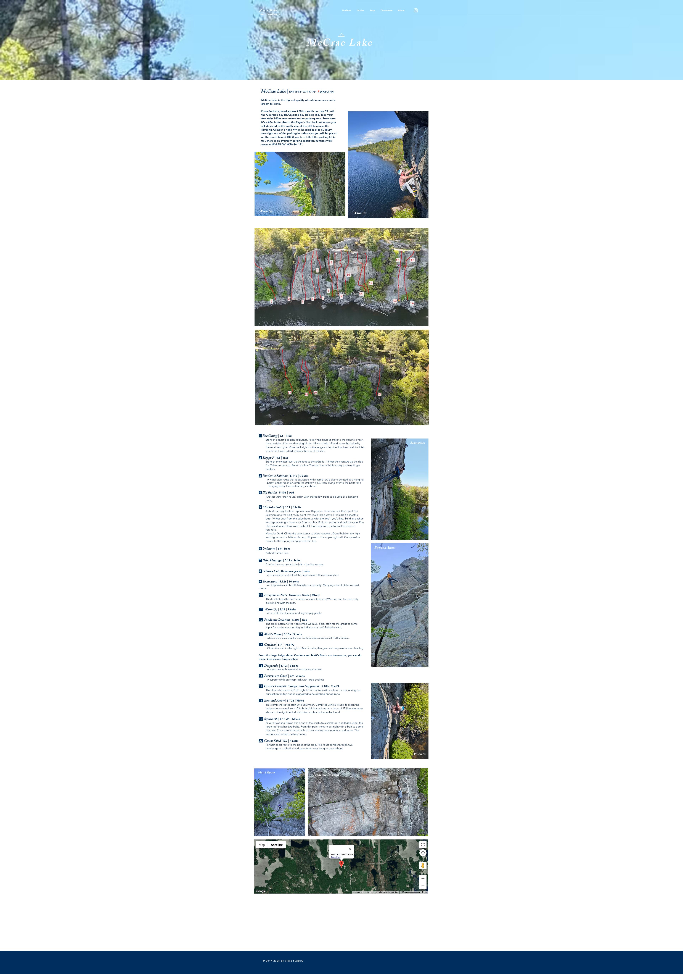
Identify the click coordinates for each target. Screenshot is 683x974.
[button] (360, 10)
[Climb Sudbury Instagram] (416, 10)
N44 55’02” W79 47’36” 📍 (311, 91)
